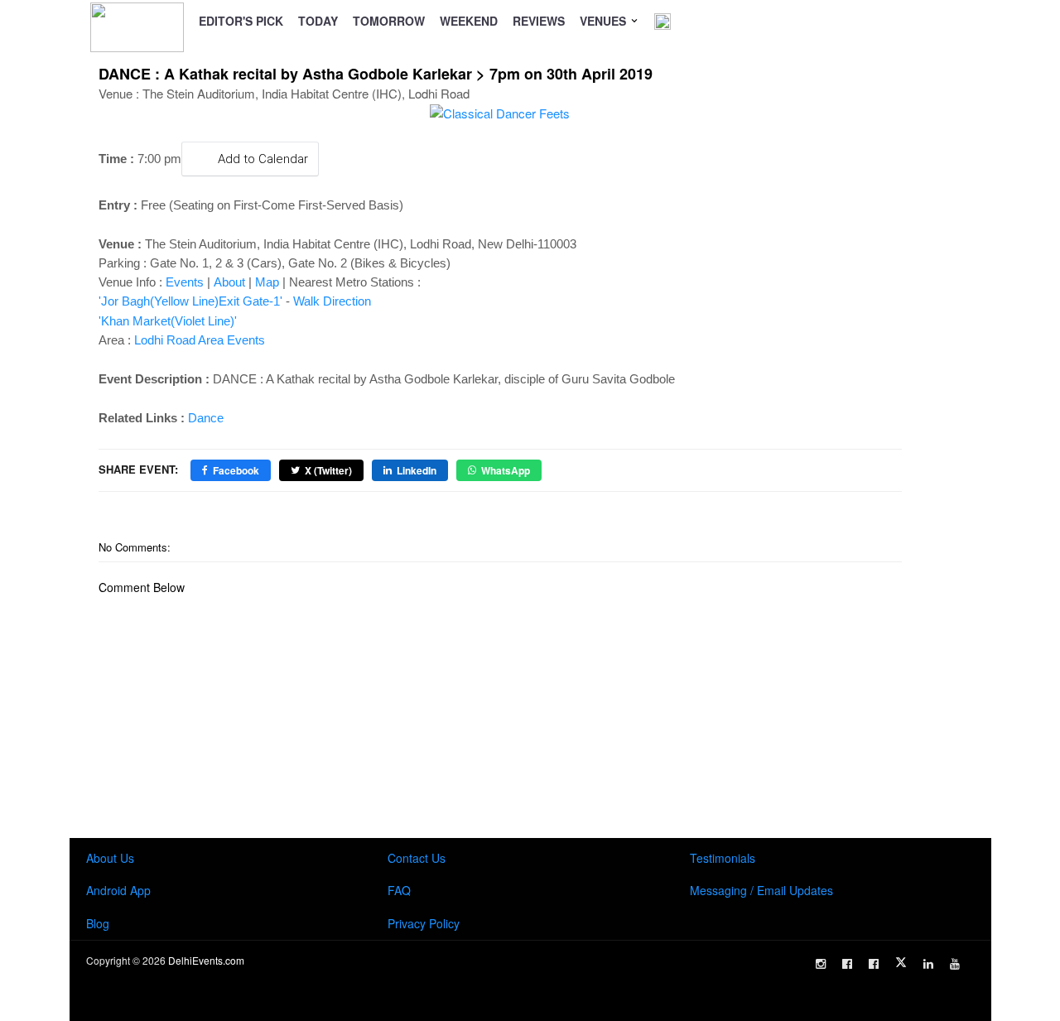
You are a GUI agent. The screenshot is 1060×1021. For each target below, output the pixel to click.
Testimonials (722, 858)
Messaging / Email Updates (761, 890)
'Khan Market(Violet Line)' (168, 321)
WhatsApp (505, 470)
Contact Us (417, 858)
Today (318, 20)
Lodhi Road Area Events (199, 340)
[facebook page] (847, 963)
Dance (206, 418)
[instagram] (821, 963)
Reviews (539, 20)
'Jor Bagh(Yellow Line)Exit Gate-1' (190, 301)
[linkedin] (928, 963)
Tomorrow (389, 20)
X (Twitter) (328, 470)
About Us (110, 858)
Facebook (236, 470)
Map (267, 282)
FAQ (399, 890)
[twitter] (901, 962)
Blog (97, 923)
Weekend (469, 20)
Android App (118, 890)
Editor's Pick (241, 20)
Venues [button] (604, 20)
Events (185, 282)
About (229, 282)
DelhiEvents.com (206, 960)
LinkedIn (416, 470)
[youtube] (955, 963)
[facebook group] (874, 963)
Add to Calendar (263, 159)
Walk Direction (332, 301)
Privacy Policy (424, 923)
